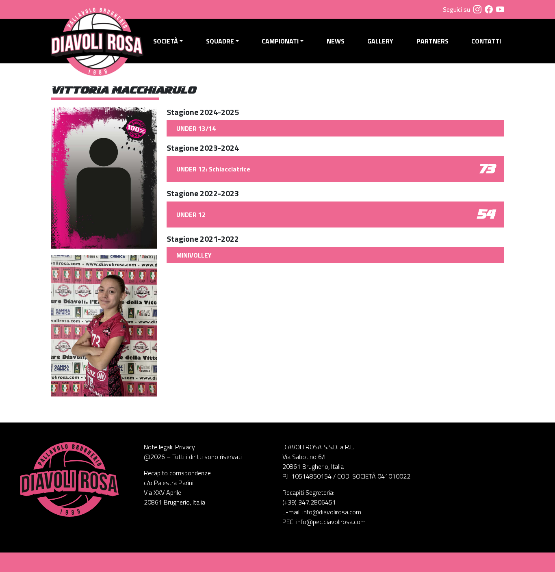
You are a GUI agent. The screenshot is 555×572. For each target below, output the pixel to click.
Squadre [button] (220, 41)
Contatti (486, 41)
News (336, 41)
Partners (432, 41)
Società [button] (165, 41)
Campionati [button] (280, 41)
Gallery (380, 41)
